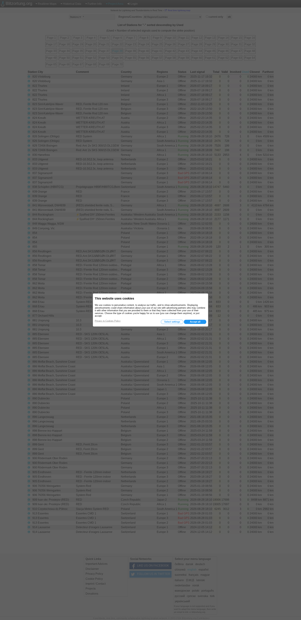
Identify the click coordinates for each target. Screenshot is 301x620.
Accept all (195, 321)
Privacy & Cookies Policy (108, 321)
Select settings (172, 321)
